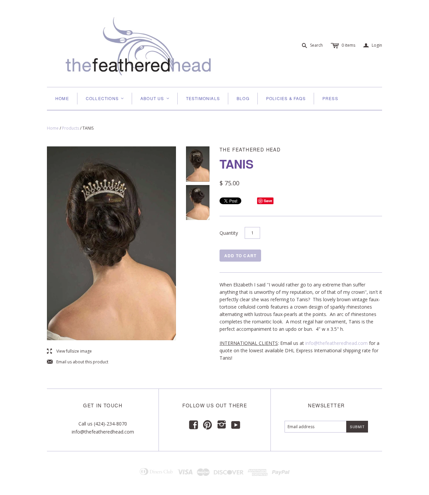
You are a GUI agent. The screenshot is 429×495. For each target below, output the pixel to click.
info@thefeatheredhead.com (336, 343)
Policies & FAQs (286, 98)
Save (268, 200)
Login (372, 45)
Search (316, 45)
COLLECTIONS (105, 98)
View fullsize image (69, 351)
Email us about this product (77, 362)
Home (62, 98)
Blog (243, 98)
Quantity (229, 233)
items (348, 45)
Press (330, 98)
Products (70, 128)
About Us (155, 98)
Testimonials (203, 98)
